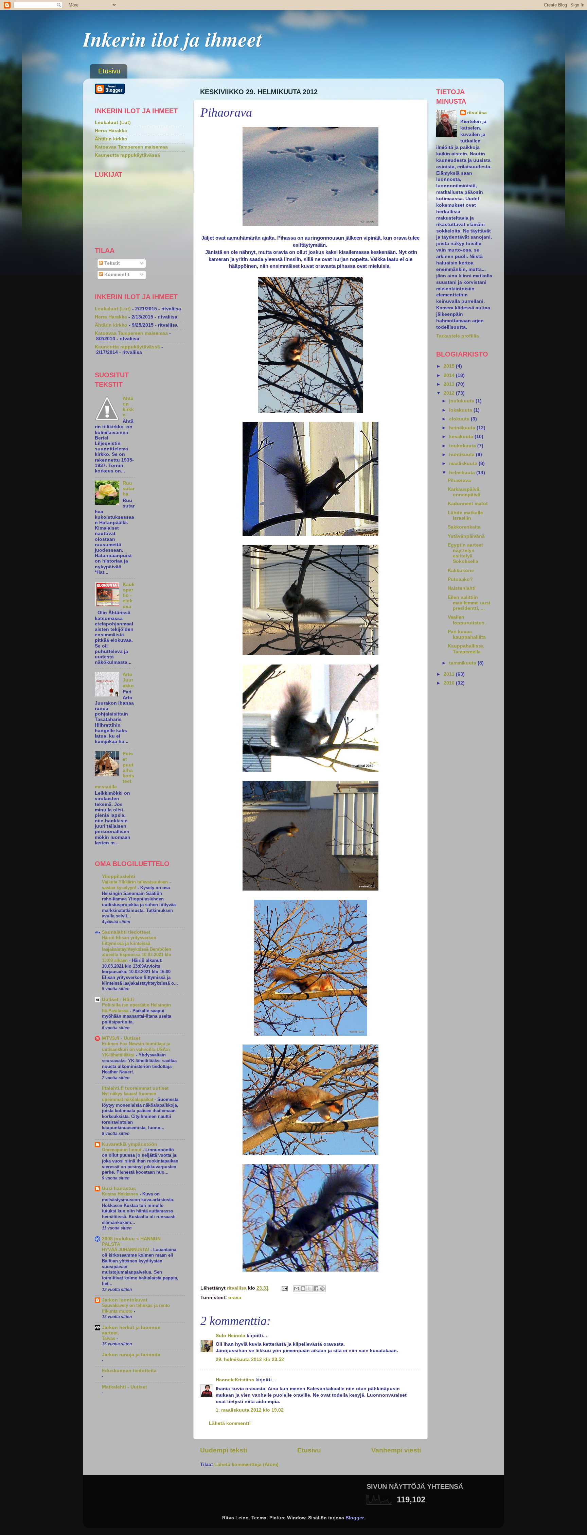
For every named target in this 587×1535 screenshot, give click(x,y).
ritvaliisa (477, 112)
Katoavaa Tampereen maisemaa (131, 147)
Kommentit (116, 274)
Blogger (354, 1517)
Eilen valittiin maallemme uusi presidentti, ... (469, 603)
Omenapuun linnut (122, 1149)
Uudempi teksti (223, 1450)
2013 (450, 384)
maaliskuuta (464, 463)
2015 (450, 366)
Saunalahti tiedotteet (126, 932)
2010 (450, 683)
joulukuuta (462, 400)
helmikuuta (462, 472)
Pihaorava (459, 480)
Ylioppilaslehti (118, 876)
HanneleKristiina (235, 1379)
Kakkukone (461, 570)
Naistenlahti (462, 588)
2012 (450, 393)
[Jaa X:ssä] (309, 1288)
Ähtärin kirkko (111, 138)
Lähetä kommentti (230, 1423)
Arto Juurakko (128, 680)
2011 (450, 674)
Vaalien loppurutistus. (467, 620)
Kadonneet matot (468, 503)
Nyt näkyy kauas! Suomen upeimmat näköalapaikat (129, 1096)
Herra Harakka (111, 130)
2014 (450, 375)
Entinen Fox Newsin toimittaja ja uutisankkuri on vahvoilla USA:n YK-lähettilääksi (136, 1049)
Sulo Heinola (230, 1335)
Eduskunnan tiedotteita (129, 1370)
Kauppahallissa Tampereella (466, 648)
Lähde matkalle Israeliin (465, 515)
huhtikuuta (462, 454)
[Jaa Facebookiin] (316, 1288)
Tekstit (111, 263)
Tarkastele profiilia (457, 336)
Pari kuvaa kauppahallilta (467, 634)
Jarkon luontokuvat (124, 1300)
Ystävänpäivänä (466, 536)
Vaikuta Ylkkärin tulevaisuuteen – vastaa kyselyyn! (137, 884)
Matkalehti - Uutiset (124, 1387)
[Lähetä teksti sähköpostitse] (284, 1288)
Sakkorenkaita (464, 527)
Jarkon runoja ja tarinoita (131, 1354)
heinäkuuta (463, 427)
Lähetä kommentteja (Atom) (246, 1464)
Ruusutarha (129, 489)
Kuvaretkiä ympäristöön (129, 1144)
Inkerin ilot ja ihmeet (172, 38)
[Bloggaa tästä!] (303, 1288)
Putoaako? (460, 579)
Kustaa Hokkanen (121, 1193)
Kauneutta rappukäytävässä (127, 155)
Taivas (109, 1338)
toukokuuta (463, 445)
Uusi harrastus (119, 1188)
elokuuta (460, 418)
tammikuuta (463, 663)
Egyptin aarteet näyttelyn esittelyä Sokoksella (465, 553)
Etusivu (109, 71)
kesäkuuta (462, 436)
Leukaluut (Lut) (113, 122)
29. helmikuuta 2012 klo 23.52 (250, 1359)
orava (234, 1297)
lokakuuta (461, 410)
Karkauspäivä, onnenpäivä (464, 492)
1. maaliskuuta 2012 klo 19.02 (250, 1410)
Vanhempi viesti (396, 1450)
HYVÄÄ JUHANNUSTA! (126, 1249)
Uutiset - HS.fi (118, 999)
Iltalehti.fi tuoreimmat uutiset (135, 1088)
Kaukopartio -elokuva (129, 595)
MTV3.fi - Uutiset (121, 1038)
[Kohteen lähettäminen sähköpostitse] (296, 1288)
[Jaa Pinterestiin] (322, 1288)
